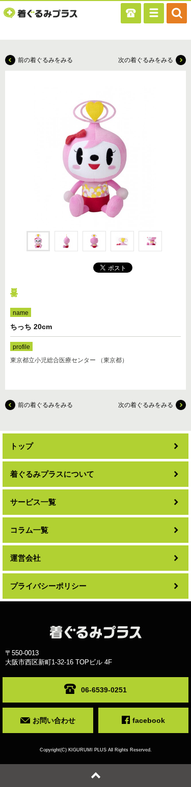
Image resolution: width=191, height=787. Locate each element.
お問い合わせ (54, 720)
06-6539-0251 (104, 690)
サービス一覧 (33, 502)
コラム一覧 (29, 530)
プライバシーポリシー (48, 585)
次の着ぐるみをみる (145, 60)
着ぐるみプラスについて (52, 474)
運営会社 (25, 557)
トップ (21, 446)
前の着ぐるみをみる (45, 60)
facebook (148, 720)
